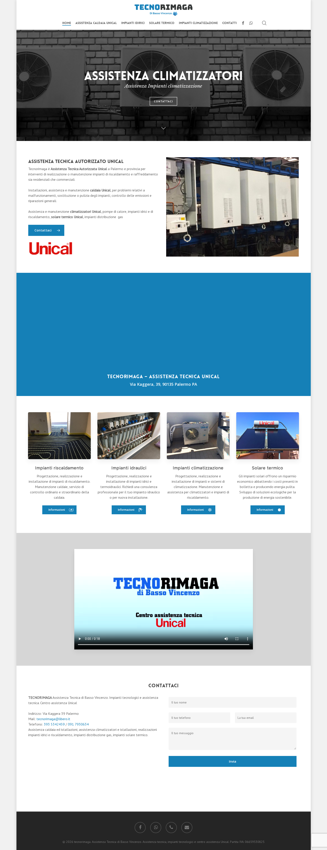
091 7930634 (78, 724)
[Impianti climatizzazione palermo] (198, 435)
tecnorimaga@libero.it (53, 719)
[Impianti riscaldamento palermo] (59, 435)
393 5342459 (54, 724)
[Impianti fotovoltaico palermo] (267, 435)
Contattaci (163, 105)
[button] (59, 509)
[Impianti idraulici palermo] (128, 435)
